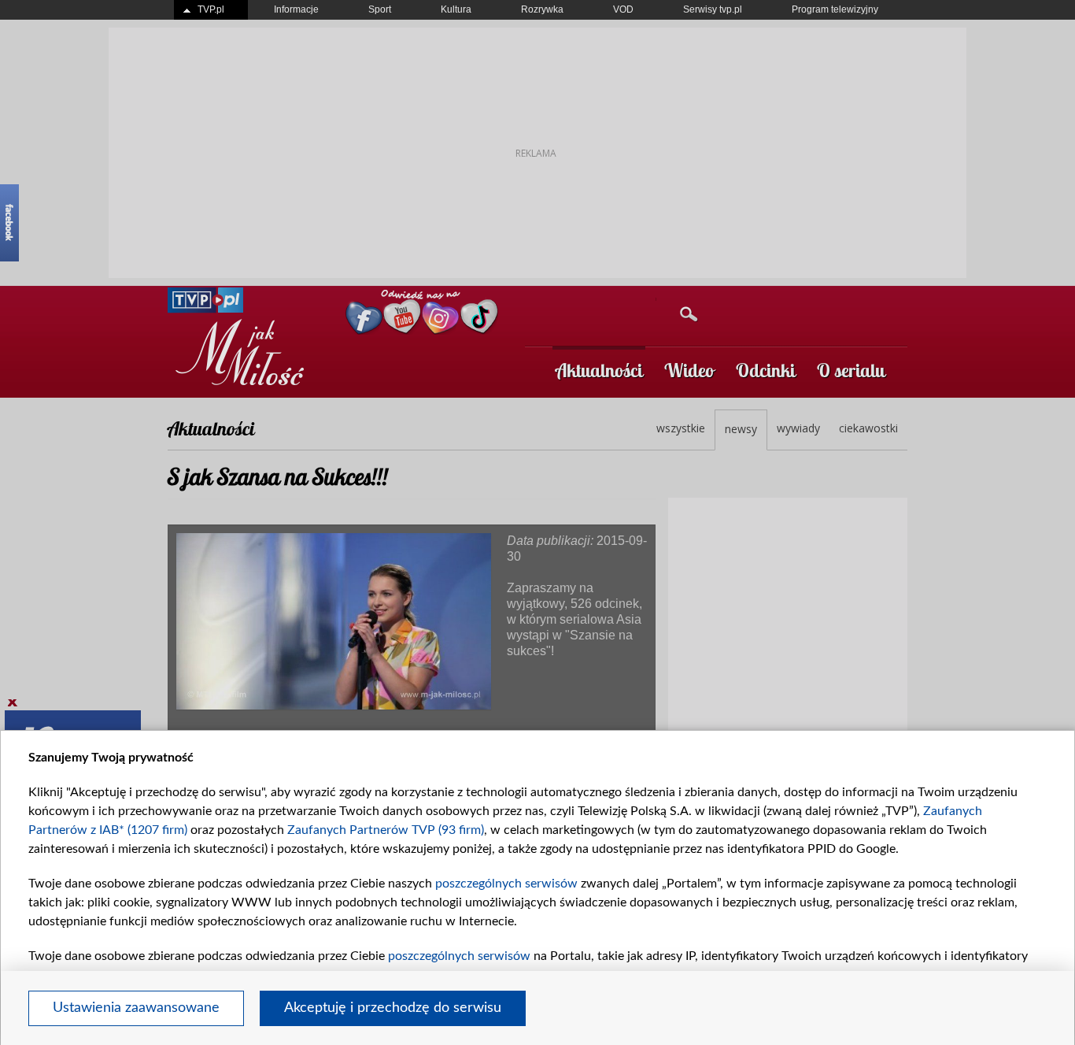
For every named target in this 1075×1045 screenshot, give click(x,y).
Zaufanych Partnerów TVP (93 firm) (385, 830)
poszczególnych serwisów (506, 883)
